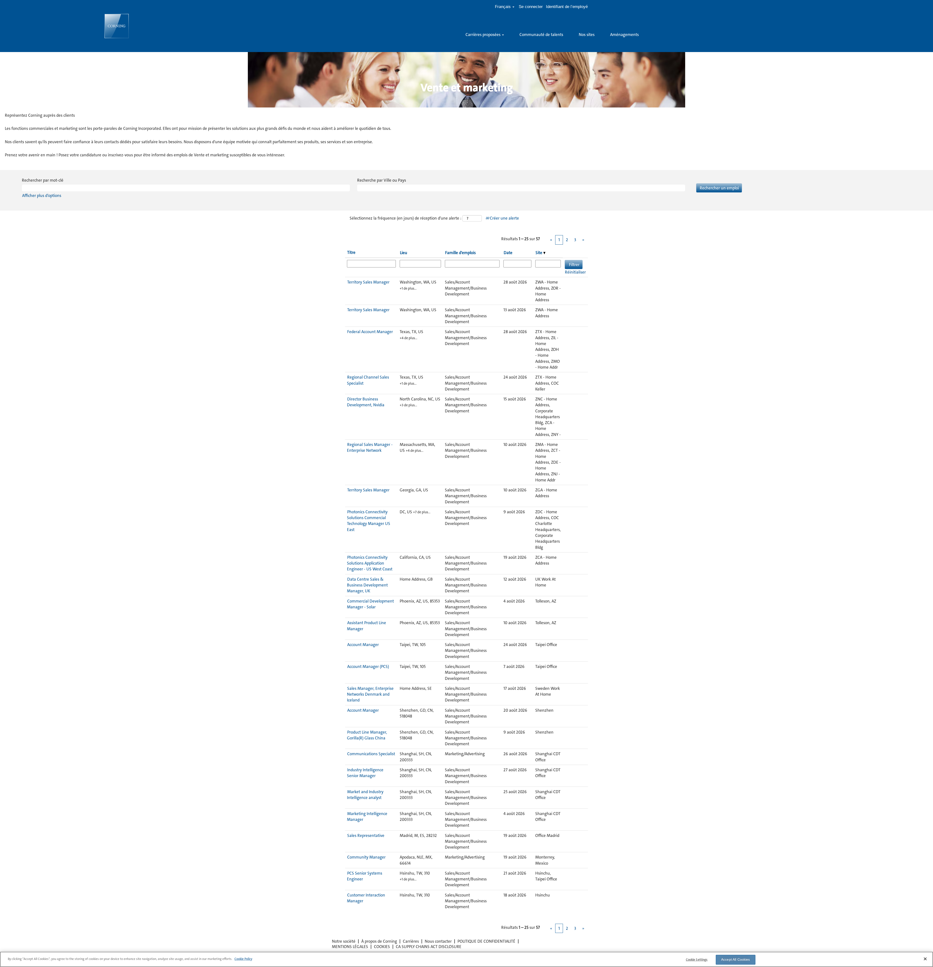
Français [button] (503, 6)
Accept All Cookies (735, 959)
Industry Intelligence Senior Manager (365, 772)
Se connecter (531, 6)
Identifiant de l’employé (567, 6)
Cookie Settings (697, 960)
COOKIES (382, 946)
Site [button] (539, 252)
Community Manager (366, 857)
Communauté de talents (541, 34)
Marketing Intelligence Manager (367, 816)
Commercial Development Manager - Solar (370, 604)
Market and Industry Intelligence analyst (365, 794)
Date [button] (508, 252)
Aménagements (624, 34)
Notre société (343, 941)
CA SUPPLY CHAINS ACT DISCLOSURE (428, 946)
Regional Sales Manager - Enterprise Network (370, 447)
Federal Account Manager (370, 331)
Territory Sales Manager (368, 282)
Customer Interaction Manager (366, 898)
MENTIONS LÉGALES (350, 946)
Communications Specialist (371, 753)
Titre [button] (351, 252)
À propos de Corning (379, 941)
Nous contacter (438, 941)
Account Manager (363, 644)
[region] (466, 959)
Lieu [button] (403, 252)
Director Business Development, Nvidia (365, 402)
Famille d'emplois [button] (460, 252)
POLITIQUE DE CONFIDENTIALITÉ (486, 941)
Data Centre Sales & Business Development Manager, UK (367, 585)
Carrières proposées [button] (483, 34)
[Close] (925, 958)
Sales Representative (365, 835)
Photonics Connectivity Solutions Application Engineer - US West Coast (369, 563)
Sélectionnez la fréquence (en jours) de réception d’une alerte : (405, 218)
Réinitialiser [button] (575, 272)
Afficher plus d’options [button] (41, 195)
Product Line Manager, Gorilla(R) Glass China (367, 735)
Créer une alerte (504, 218)
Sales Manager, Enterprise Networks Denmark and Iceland (370, 694)
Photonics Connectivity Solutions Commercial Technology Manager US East (368, 520)
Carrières (411, 941)
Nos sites (587, 34)
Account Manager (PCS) (368, 666)
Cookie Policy (243, 959)
